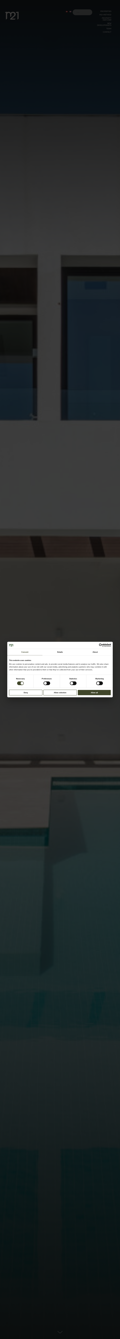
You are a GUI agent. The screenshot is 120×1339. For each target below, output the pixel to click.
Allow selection (60, 692)
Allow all (94, 692)
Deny (26, 692)
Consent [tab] (24, 652)
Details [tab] (60, 652)
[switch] (46, 683)
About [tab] (95, 652)
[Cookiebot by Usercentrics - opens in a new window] (100, 645)
